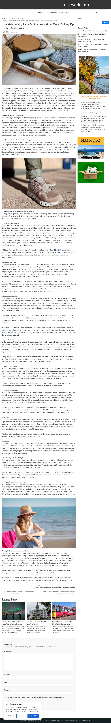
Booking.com (6, 330)
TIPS (39, 585)
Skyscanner (16, 580)
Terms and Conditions (55, 720)
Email (7, 682)
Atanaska (14, 32)
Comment (8, 652)
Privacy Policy (44, 720)
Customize (11, 716)
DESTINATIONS (52, 12)
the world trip (76, 4)
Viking (28, 318)
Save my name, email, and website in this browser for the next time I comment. (35, 698)
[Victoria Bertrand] (94, 75)
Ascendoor (73, 720)
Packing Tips (60, 587)
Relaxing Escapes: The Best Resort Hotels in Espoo (93, 31)
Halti (60, 250)
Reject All (22, 716)
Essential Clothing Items (47, 587)
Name (7, 675)
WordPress (87, 720)
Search (80, 18)
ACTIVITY (41, 12)
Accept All (34, 716)
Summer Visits (70, 587)
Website (7, 690)
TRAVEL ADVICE (64, 12)
